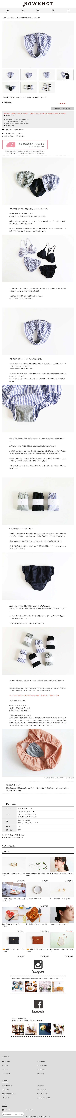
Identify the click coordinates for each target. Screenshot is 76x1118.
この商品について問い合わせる (62, 108)
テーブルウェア (6, 1061)
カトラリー (5, 1065)
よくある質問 (5, 1089)
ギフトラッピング (41, 1089)
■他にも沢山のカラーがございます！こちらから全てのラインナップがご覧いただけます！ (35, 541)
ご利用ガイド (40, 1085)
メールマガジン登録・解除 (43, 1097)
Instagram (7, 1109)
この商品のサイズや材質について (14, 130)
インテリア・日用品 (42, 1065)
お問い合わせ (5, 1097)
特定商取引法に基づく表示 (8, 1093)
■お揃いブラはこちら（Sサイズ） (19, 705)
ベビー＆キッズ (6, 1073)
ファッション (5, 1069)
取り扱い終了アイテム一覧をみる (13, 133)
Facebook (30, 1109)
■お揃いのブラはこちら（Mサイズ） (20, 708)
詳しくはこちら (9, 115)
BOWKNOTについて (7, 1085)
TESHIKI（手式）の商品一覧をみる (14, 136)
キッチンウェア (41, 1061)
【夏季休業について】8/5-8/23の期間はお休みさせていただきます (21, 17)
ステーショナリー (41, 1069)
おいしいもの (40, 1073)
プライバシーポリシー (42, 1093)
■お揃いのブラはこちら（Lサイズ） (19, 710)
